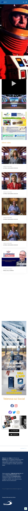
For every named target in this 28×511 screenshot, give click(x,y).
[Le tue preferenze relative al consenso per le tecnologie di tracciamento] (25, 508)
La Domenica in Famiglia (7, 268)
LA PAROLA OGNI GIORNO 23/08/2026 (10, 219)
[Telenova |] (4, 2)
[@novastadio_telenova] (18, 413)
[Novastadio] (14, 413)
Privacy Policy (4, 488)
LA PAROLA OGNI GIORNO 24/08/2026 (10, 193)
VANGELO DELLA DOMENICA (8, 270)
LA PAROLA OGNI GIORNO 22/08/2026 (10, 245)
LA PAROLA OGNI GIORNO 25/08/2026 (10, 168)
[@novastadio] (10, 413)
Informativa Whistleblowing (13, 488)
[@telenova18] (16, 406)
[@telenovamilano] (12, 406)
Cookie (20, 488)
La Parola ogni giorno (7, 166)
